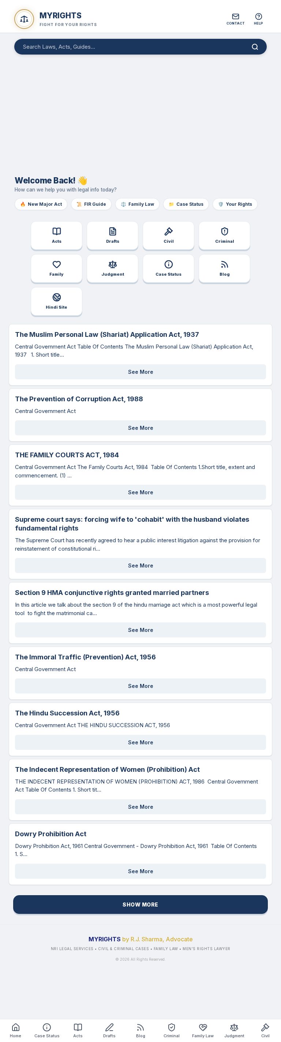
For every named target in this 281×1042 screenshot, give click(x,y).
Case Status (186, 204)
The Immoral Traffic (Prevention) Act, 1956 (85, 657)
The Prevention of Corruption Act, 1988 (79, 399)
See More (140, 372)
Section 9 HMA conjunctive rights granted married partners (112, 592)
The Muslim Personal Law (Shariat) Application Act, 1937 (107, 334)
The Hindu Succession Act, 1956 (67, 713)
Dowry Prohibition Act (50, 834)
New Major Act (41, 204)
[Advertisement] (140, 111)
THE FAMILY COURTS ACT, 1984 (67, 455)
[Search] (255, 47)
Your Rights (235, 204)
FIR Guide (91, 204)
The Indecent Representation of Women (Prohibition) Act (107, 769)
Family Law (137, 204)
